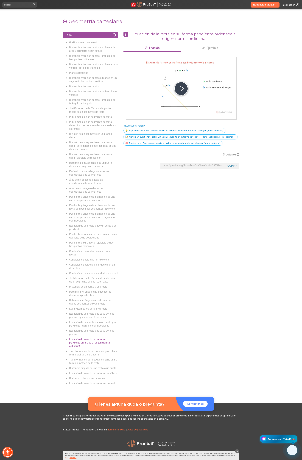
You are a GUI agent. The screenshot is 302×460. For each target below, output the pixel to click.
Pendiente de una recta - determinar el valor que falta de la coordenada (93, 235)
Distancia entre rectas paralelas (87, 378)
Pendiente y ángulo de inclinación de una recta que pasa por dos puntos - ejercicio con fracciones (92, 217)
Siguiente (230, 154)
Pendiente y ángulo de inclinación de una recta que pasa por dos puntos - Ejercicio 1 (93, 206)
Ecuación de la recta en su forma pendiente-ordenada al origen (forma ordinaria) (89, 342)
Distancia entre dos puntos (84, 86)
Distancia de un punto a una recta (88, 286)
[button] (7, 452)
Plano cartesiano (78, 73)
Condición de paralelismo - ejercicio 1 (90, 259)
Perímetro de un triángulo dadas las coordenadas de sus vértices (89, 172)
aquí (66, 457)
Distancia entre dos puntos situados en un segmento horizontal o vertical (93, 79)
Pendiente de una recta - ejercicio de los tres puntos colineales (91, 244)
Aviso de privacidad (137, 429)
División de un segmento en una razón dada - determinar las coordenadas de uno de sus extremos (92, 146)
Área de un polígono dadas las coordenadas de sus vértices (86, 181)
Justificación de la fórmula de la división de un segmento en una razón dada (92, 279)
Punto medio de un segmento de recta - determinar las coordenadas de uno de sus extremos (93, 125)
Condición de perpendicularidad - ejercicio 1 (93, 273)
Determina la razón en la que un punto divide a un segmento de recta (90, 164)
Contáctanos (195, 403)
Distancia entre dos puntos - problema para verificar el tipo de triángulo (93, 66)
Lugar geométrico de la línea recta (88, 308)
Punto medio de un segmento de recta (90, 117)
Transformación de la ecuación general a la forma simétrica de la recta (93, 361)
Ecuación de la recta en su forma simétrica (93, 373)
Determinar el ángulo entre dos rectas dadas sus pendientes (90, 293)
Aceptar (73, 457)
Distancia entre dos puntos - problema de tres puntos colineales (92, 57)
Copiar (232, 165)
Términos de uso (116, 429)
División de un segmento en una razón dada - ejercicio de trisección (90, 155)
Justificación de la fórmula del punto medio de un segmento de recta (90, 110)
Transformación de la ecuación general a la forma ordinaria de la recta (93, 352)
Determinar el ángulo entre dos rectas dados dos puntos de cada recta (90, 301)
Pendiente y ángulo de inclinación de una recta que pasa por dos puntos (92, 198)
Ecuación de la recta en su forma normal (92, 383)
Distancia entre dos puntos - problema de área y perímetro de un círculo (92, 49)
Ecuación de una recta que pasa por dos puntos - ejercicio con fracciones (91, 315)
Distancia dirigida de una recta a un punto (92, 368)
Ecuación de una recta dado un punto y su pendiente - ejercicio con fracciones (93, 323)
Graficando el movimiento (83, 42)
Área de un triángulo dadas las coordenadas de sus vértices (86, 189)
